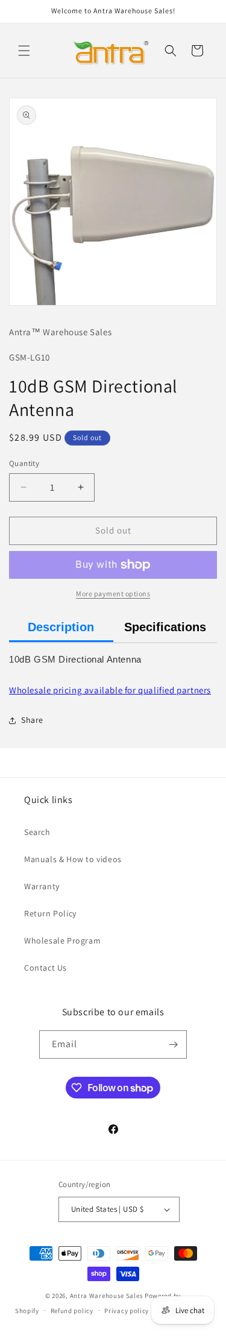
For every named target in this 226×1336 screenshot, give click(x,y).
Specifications (165, 627)
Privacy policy (126, 1310)
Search (37, 832)
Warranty (42, 886)
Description (61, 627)
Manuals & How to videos (73, 859)
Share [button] (32, 719)
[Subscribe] (173, 1044)
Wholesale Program (62, 940)
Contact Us (45, 967)
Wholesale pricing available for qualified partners (110, 690)
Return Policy (50, 913)
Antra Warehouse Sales (106, 1295)
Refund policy (72, 1310)
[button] (24, 50)
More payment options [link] (113, 593)
